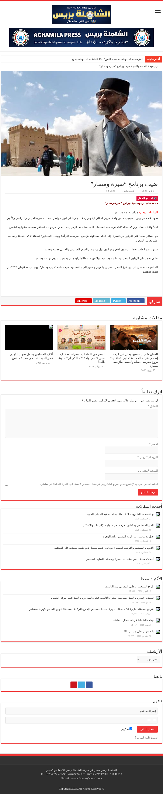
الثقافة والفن (140, 66)
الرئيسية (155, 66)
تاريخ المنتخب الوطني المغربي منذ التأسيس (129, 586)
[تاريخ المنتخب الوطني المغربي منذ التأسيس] (158, 587)
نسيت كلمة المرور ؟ (146, 737)
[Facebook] (89, 685)
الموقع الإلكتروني (148, 470)
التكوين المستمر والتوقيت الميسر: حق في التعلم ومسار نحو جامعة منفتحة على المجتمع (104, 547)
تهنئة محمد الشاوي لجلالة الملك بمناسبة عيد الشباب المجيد (120, 514)
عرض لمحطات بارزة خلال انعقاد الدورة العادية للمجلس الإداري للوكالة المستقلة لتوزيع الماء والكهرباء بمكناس (91, 609)
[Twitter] (81, 685)
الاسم (153, 444)
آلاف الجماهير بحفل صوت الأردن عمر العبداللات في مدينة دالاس (31, 356)
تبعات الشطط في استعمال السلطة (133, 620)
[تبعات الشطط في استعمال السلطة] (158, 620)
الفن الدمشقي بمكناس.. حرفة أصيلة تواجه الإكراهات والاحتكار (118, 525)
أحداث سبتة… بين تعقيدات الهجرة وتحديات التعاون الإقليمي (120, 559)
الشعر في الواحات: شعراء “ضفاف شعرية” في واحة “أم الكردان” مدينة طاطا (81, 358)
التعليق (153, 406)
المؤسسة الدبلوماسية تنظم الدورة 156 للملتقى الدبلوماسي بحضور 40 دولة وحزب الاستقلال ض (89, 59)
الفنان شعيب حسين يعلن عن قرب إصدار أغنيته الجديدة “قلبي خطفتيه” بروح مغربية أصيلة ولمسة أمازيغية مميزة (134, 359)
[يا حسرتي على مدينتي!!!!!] (158, 632)
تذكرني (125, 729)
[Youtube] (73, 685)
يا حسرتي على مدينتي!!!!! (139, 631)
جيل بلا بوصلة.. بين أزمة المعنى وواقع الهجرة (128, 536)
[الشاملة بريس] (81, 13)
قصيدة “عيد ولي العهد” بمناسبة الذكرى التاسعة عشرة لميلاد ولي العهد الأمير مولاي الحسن (102, 597)
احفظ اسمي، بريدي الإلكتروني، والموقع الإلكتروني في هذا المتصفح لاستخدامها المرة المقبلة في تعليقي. (99, 484)
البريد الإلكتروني (147, 457)
